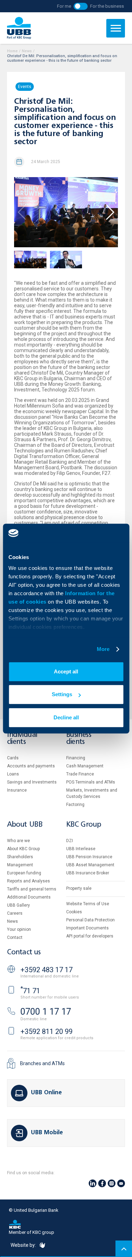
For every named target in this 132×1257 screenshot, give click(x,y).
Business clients (79, 738)
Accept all (66, 671)
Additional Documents (29, 897)
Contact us (24, 952)
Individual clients (22, 738)
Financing (75, 757)
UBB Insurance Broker (87, 873)
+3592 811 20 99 (46, 1031)
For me (64, 6)
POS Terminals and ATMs (90, 782)
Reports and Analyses (28, 881)
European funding (24, 873)
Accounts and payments (31, 766)
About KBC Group (23, 848)
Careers (15, 913)
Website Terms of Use (87, 903)
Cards (13, 757)
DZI (69, 840)
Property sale (79, 888)
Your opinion (19, 929)
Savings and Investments (32, 782)
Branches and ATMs (42, 1063)
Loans (13, 774)
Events (24, 86)
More (103, 649)
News (27, 51)
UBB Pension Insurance (89, 856)
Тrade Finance (80, 774)
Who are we (18, 840)
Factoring (75, 804)
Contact (15, 937)
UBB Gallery (18, 905)
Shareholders (20, 856)
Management (20, 864)
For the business (107, 6)
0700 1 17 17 (45, 1012)
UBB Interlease (80, 848)
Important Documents (87, 928)
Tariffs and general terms (31, 889)
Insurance (17, 790)
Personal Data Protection (90, 919)
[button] (109, 212)
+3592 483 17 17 (46, 970)
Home (12, 51)
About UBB (24, 824)
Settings (62, 694)
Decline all (66, 717)
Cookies (74, 911)
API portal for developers (89, 936)
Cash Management (84, 766)
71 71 (30, 991)
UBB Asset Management (90, 864)
